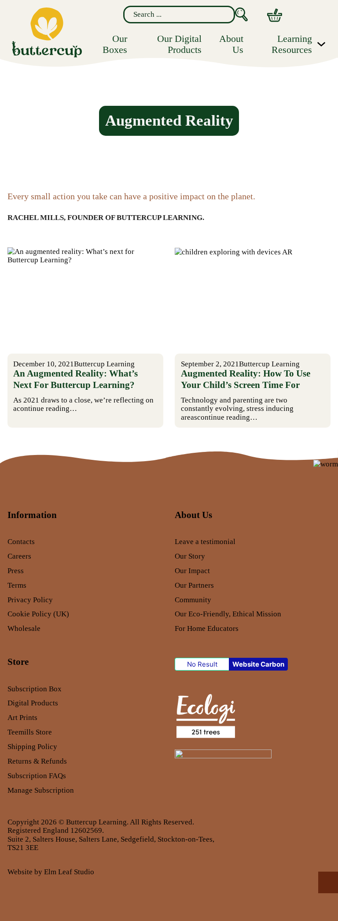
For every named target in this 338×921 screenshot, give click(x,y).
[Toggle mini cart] (274, 15)
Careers (19, 556)
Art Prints (22, 717)
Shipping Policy (32, 746)
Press (15, 571)
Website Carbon (258, 664)
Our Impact (192, 571)
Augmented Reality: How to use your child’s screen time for (245, 379)
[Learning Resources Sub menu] (321, 44)
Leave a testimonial (205, 541)
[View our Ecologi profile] (205, 715)
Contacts (21, 541)
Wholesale (23, 628)
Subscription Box (34, 689)
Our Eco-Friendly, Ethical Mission (228, 614)
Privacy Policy (30, 600)
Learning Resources (292, 44)
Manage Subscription (40, 790)
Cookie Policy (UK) (38, 614)
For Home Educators (207, 628)
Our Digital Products (179, 44)
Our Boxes (115, 44)
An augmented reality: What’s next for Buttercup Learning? (75, 379)
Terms (16, 585)
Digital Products (32, 703)
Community (193, 600)
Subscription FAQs (36, 776)
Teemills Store (29, 732)
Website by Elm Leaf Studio (50, 872)
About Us (231, 44)
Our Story (190, 556)
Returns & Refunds (37, 761)
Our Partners (194, 585)
